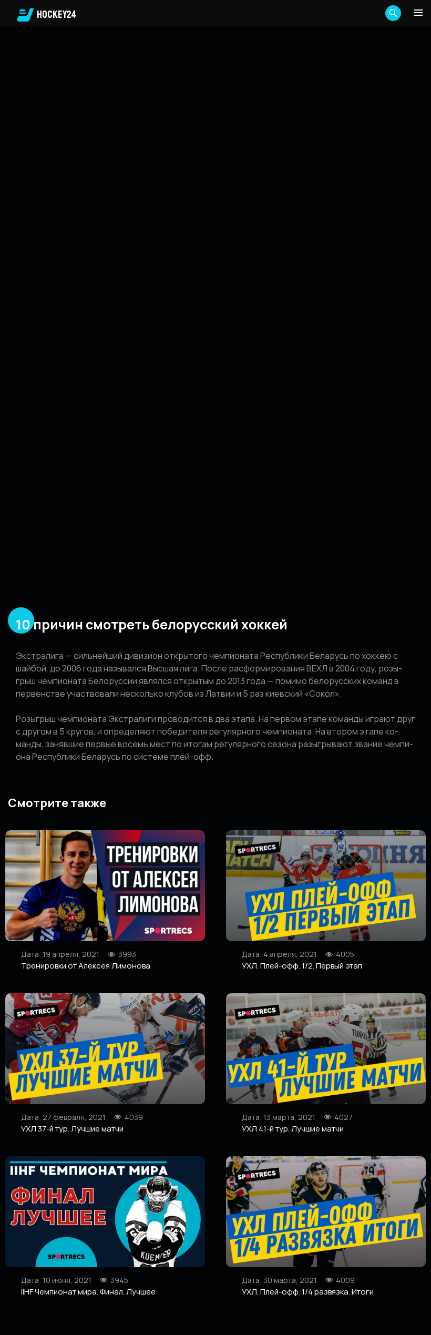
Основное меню (418, 12)
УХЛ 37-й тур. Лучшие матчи (72, 1128)
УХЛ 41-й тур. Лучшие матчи (293, 1128)
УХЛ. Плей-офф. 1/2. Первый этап (302, 965)
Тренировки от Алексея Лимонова (85, 965)
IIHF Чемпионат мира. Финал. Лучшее (88, 1291)
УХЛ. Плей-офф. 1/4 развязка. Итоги (308, 1291)
